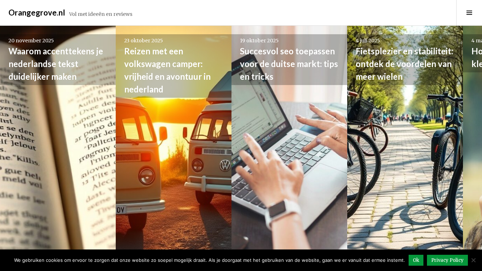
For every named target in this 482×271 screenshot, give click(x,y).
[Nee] (473, 260)
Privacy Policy (447, 260)
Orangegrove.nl (36, 12)
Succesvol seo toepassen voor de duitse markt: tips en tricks (289, 64)
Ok (416, 260)
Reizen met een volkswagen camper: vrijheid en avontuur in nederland (167, 70)
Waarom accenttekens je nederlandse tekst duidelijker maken (55, 64)
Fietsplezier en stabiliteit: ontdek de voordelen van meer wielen (404, 64)
